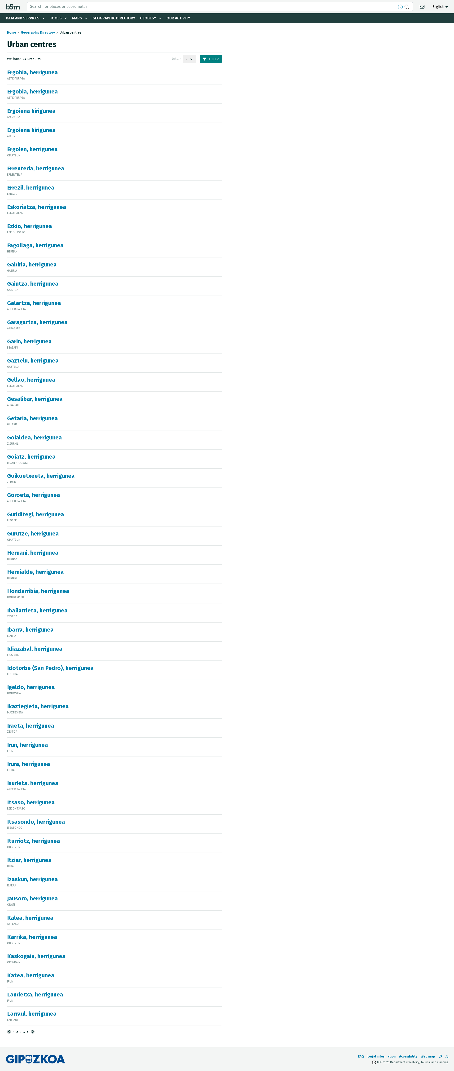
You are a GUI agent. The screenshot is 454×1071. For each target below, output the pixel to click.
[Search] (407, 6)
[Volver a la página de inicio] (13, 6)
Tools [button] (56, 18)
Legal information (381, 1056)
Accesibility (408, 1056)
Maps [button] (77, 18)
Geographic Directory (113, 18)
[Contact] (423, 6)
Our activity (178, 18)
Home (11, 33)
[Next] (33, 1032)
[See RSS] (446, 1056)
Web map (428, 1056)
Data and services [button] (22, 18)
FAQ (361, 1056)
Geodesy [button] (148, 18)
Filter (213, 59)
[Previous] (9, 1032)
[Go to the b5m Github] (440, 1056)
